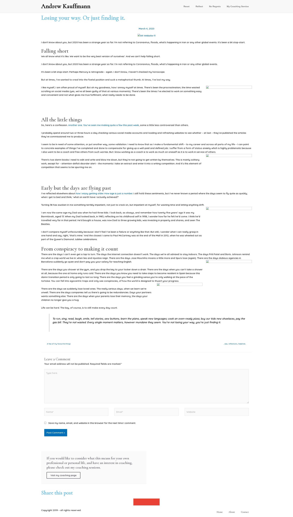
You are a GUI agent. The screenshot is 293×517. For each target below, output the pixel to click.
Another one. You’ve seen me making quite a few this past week (103, 125)
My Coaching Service (238, 6)
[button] (136, 502)
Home (219, 512)
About (232, 512)
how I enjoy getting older (89, 193)
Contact (245, 512)
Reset (187, 6)
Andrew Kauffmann (65, 6)
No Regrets (215, 6)
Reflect (199, 6)
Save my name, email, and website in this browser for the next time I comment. (92, 423)
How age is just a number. (118, 193)
